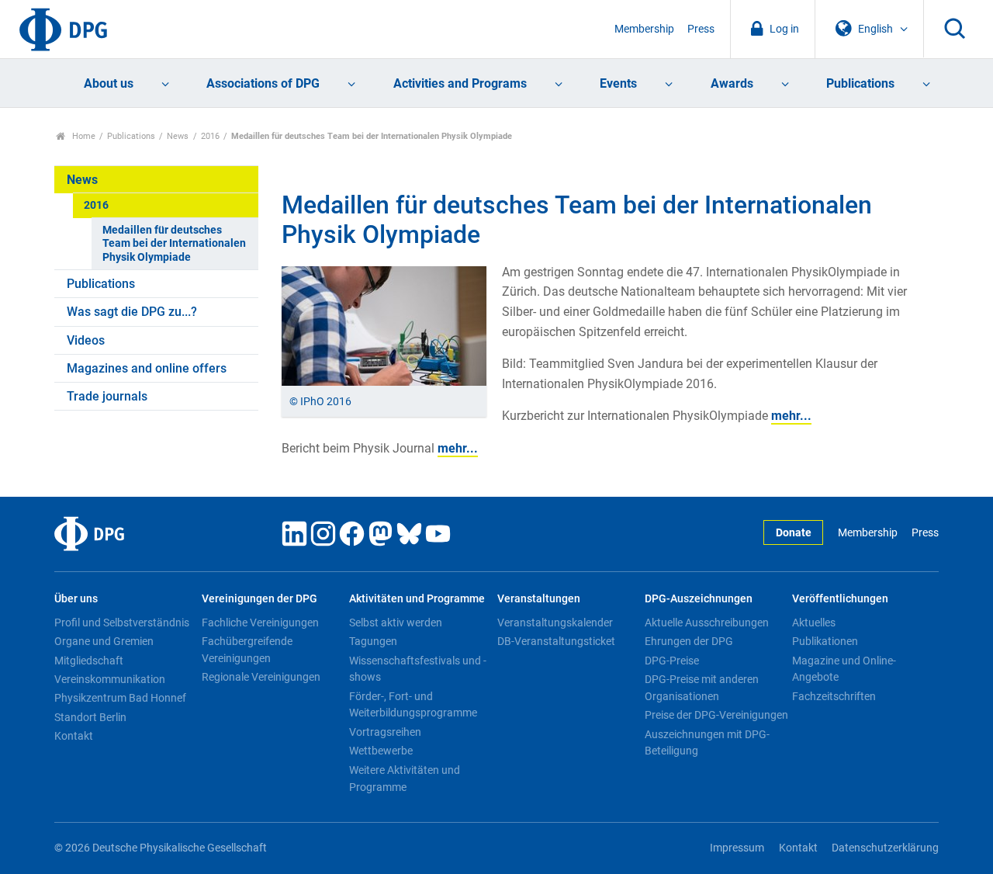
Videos (86, 340)
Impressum (737, 848)
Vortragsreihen (385, 732)
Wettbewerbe (381, 750)
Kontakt (73, 736)
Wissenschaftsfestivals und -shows (417, 669)
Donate (793, 532)
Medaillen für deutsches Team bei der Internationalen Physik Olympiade (174, 244)
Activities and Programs (460, 83)
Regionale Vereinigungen (261, 677)
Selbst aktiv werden (395, 622)
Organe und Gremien (104, 641)
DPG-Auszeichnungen (699, 598)
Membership (644, 29)
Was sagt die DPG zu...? (132, 311)
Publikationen (825, 641)
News (178, 136)
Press (700, 29)
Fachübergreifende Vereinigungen (247, 649)
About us (108, 83)
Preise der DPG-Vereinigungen (716, 715)
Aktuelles (814, 622)
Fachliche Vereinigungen (260, 622)
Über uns (76, 598)
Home (82, 136)
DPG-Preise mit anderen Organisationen (702, 687)
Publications (860, 83)
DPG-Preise (672, 660)
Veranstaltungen (538, 598)
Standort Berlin (90, 717)
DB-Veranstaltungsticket (556, 641)
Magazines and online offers (147, 368)
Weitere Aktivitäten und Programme (404, 778)
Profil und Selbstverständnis (121, 622)
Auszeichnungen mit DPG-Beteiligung (707, 743)
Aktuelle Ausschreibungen (707, 622)
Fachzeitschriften (834, 696)
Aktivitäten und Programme (417, 598)
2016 (210, 136)
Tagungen (373, 641)
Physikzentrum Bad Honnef (120, 698)
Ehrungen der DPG (689, 641)
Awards (732, 83)
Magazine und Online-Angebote (844, 669)
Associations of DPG (263, 83)
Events (618, 83)
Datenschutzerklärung (885, 848)
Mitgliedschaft (88, 660)
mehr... (791, 415)
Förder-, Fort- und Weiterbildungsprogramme (413, 705)
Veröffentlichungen (840, 598)
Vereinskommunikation (109, 679)
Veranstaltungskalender (555, 622)
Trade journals (107, 396)
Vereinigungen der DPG (259, 598)
